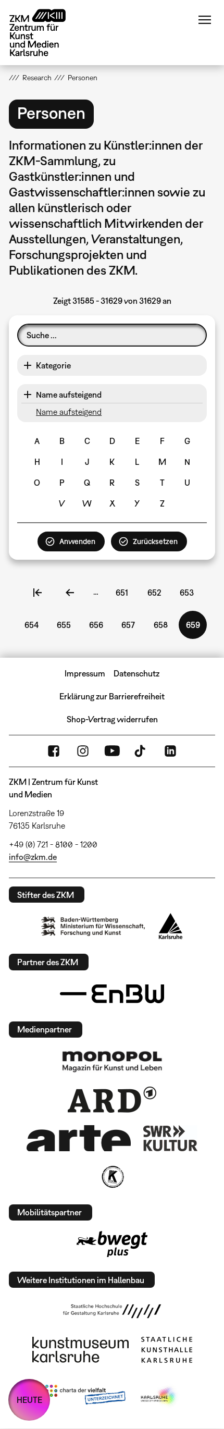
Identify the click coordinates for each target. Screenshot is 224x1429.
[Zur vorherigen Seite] (70, 592)
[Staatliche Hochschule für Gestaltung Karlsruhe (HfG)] (112, 1311)
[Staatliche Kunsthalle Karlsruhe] (166, 1350)
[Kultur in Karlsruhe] (112, 1177)
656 (98, 625)
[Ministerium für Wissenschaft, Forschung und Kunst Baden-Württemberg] (93, 926)
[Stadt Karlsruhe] (170, 926)
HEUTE (29, 1400)
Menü (204, 19)
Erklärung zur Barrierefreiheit (112, 696)
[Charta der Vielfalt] (85, 1397)
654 (33, 625)
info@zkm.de (33, 856)
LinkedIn (170, 751)
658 (163, 625)
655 (66, 625)
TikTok (141, 751)
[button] (112, 365)
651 (125, 592)
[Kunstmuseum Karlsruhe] (80, 1350)
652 (156, 592)
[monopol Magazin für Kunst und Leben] (112, 1061)
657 (130, 625)
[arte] (79, 1138)
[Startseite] (45, 32)
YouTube (112, 751)
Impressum (85, 673)
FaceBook (53, 751)
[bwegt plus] (112, 1244)
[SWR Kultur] (170, 1138)
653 (189, 592)
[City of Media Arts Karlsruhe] (159, 1397)
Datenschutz (136, 673)
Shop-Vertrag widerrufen (112, 719)
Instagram (82, 751)
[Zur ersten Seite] (37, 592)
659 (196, 629)
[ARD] (112, 1100)
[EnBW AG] (112, 993)
